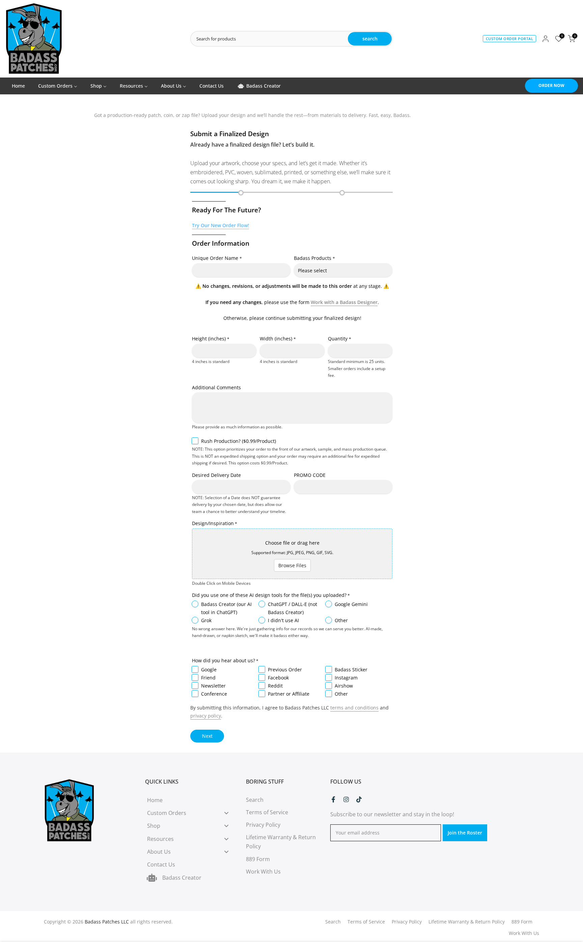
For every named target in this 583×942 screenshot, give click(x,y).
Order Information (220, 243)
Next (207, 736)
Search (254, 799)
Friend (208, 677)
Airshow (344, 685)
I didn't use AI (283, 620)
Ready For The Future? (226, 210)
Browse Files (292, 565)
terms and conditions (354, 707)
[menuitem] (18, 86)
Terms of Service (267, 812)
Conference (214, 694)
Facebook (278, 677)
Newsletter (213, 685)
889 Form (258, 859)
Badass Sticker (351, 669)
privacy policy (205, 715)
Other (341, 620)
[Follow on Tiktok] (359, 799)
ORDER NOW (551, 85)
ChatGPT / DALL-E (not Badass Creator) (292, 608)
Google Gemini (351, 604)
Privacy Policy (263, 824)
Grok (206, 620)
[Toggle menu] (226, 813)
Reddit (275, 685)
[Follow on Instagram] (346, 799)
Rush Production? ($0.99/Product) (238, 441)
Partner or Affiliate (288, 694)
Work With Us (263, 871)
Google (209, 669)
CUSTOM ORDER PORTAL (509, 38)
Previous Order (285, 669)
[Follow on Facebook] (333, 799)
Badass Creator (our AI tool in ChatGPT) (226, 608)
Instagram (346, 677)
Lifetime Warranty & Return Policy (466, 921)
